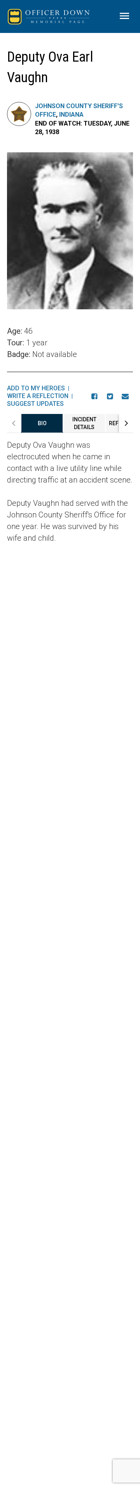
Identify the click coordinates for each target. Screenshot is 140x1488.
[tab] (42, 423)
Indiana (71, 114)
